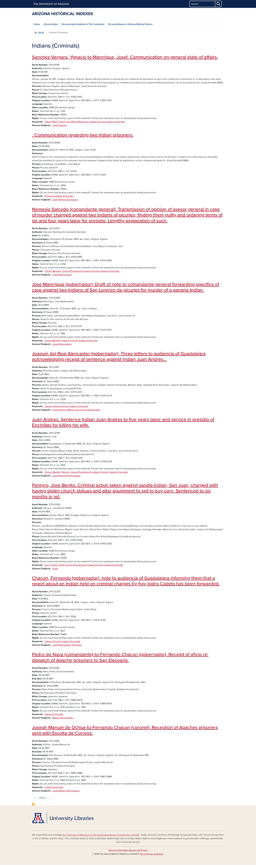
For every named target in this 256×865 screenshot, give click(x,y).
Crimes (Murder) (52, 271)
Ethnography (65, 274)
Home (37, 24)
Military (62, 199)
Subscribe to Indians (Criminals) (33, 804)
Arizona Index (51, 24)
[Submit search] (218, 4)
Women (65, 472)
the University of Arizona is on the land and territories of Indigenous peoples (101, 834)
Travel (62, 121)
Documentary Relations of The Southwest (83, 24)
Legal (55, 125)
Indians (48, 121)
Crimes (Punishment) (72, 271)
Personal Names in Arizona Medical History (130, 24)
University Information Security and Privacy (128, 850)
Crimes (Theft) (57, 565)
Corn (46, 565)
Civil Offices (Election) (77, 121)
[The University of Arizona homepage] (51, 4)
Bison (55, 121)
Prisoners (49, 196)
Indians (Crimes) (97, 121)
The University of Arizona (151, 854)
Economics (72, 199)
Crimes (48, 406)
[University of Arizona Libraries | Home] (63, 818)
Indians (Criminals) (115, 121)
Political (63, 125)
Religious (77, 645)
